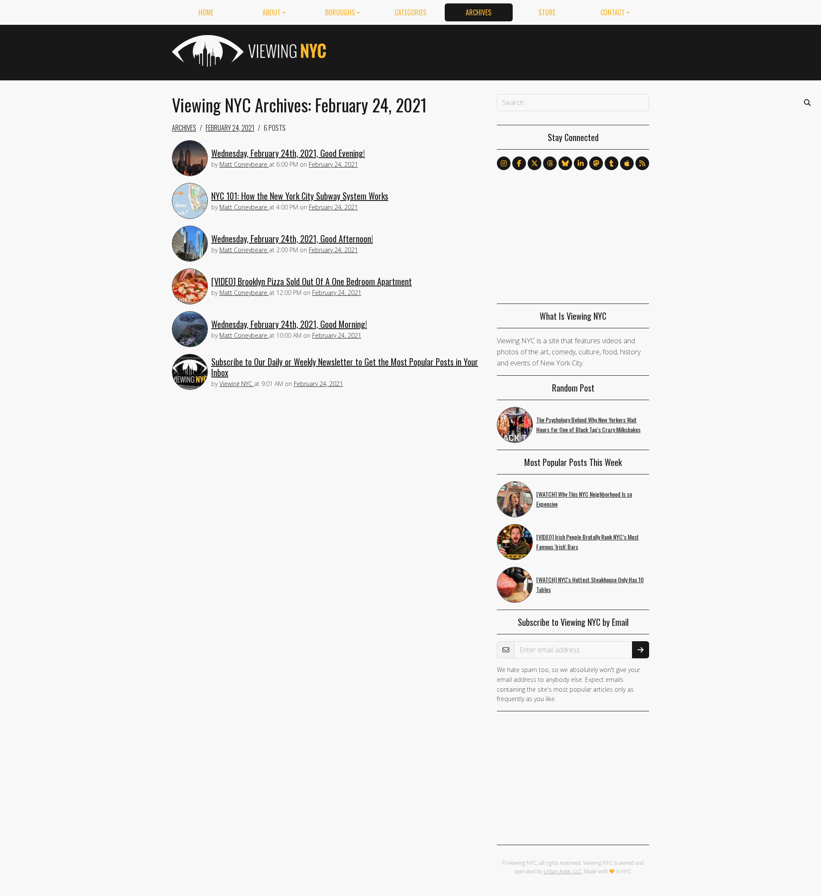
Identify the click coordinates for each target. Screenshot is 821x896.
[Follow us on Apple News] (627, 163)
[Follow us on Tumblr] (611, 163)
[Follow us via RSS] (642, 163)
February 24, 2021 (230, 128)
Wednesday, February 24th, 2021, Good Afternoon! (292, 238)
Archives (478, 12)
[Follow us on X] (534, 163)
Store (546, 12)
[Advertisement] (493, 51)
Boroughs (340, 12)
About (272, 12)
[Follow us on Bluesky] (565, 163)
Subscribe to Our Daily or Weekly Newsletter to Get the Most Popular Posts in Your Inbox (344, 367)
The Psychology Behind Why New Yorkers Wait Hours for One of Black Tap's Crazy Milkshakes (588, 424)
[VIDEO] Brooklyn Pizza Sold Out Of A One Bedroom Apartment (311, 281)
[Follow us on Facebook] (519, 163)
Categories (410, 12)
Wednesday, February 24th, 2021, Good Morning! (289, 324)
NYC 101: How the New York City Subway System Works (299, 195)
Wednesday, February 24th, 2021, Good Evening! (288, 153)
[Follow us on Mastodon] (596, 163)
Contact (612, 12)
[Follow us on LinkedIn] (581, 163)
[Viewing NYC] (248, 51)
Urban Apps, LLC (562, 871)
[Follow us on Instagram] (504, 163)
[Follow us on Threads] (550, 163)
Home (205, 12)
